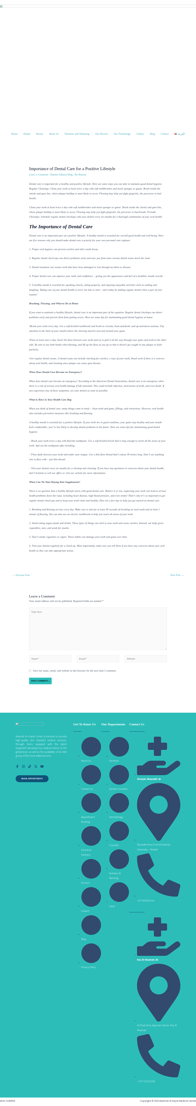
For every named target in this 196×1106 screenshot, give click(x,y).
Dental (26, 133)
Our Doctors (101, 133)
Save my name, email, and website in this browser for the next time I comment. (74, 670)
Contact (165, 133)
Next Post (177, 575)
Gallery (140, 133)
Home (14, 133)
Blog (152, 133)
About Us (54, 133)
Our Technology (122, 133)
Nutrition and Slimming (77, 133)
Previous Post (21, 575)
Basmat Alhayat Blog (61, 174)
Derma (39, 133)
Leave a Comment (38, 174)
